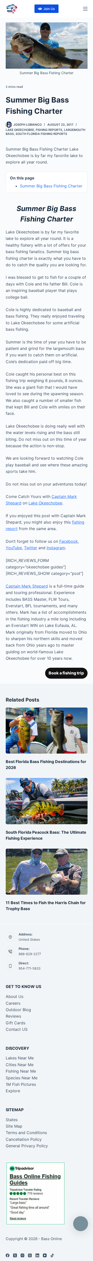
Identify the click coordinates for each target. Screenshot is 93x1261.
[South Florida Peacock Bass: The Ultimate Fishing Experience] (47, 801)
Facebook (68, 541)
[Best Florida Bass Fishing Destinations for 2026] (47, 731)
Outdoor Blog (18, 1009)
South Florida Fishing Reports (41, 134)
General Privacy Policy (27, 1145)
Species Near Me (21, 1077)
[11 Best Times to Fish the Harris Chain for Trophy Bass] (47, 872)
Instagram (56, 547)
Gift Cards (15, 1022)
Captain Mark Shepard (27, 586)
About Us (14, 996)
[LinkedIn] (37, 1255)
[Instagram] (22, 1255)
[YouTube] (45, 1255)
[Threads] (30, 1255)
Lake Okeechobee (20, 130)
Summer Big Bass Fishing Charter (51, 185)
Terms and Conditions (26, 1132)
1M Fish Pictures (21, 1084)
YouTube (14, 547)
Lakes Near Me (20, 1057)
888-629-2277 (30, 954)
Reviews (13, 1016)
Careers (13, 1003)
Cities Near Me (19, 1064)
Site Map (14, 1126)
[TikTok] (52, 1255)
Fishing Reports (49, 130)
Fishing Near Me (21, 1071)
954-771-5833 (29, 968)
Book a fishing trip (66, 672)
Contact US (17, 1029)
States (12, 1119)
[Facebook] (7, 1255)
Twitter (30, 547)
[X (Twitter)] (15, 1255)
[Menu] (85, 8)
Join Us (49, 9)
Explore (13, 1090)
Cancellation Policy (24, 1139)
